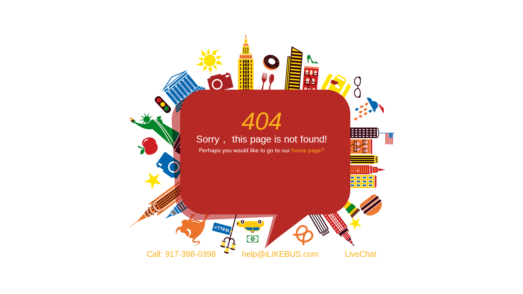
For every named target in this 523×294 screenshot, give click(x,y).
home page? (308, 150)
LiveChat (361, 253)
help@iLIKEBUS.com (280, 253)
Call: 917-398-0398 (181, 253)
